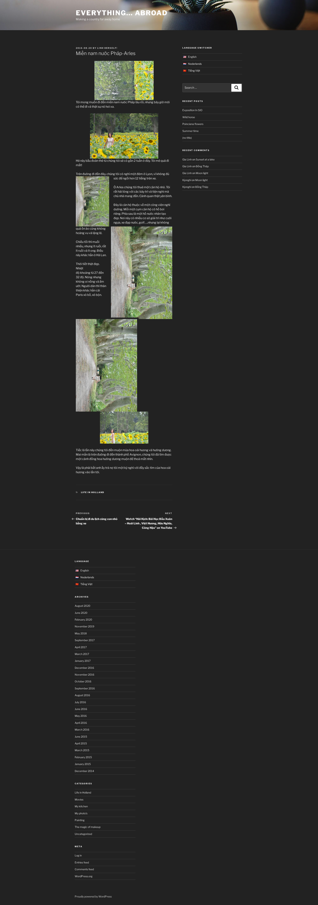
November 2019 (84, 626)
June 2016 (81, 709)
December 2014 (84, 771)
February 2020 (83, 619)
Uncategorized (83, 833)
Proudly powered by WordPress (93, 896)
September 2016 (85, 688)
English (192, 56)
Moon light (202, 173)
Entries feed (82, 862)
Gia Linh (187, 159)
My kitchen (81, 806)
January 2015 (83, 764)
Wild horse (188, 117)
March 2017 (82, 654)
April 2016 (81, 722)
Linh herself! (107, 48)
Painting (79, 820)
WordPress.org (83, 876)
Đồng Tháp (202, 166)
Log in (78, 855)
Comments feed (84, 869)
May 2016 (81, 715)
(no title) (187, 137)
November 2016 (84, 674)
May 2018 (81, 633)
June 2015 (81, 736)
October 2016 (83, 681)
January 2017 (83, 660)
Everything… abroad (122, 13)
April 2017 (81, 647)
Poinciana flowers (192, 123)
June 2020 (81, 612)
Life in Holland (92, 492)
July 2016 (80, 702)
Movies (79, 799)
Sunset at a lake (205, 159)
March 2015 (82, 750)
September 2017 (85, 640)
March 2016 (82, 729)
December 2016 (84, 667)
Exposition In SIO (192, 110)
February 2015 (83, 757)
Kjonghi (186, 180)
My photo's (81, 813)
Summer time (190, 130)
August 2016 (82, 695)
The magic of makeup (87, 826)
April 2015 (81, 743)
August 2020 (82, 605)
